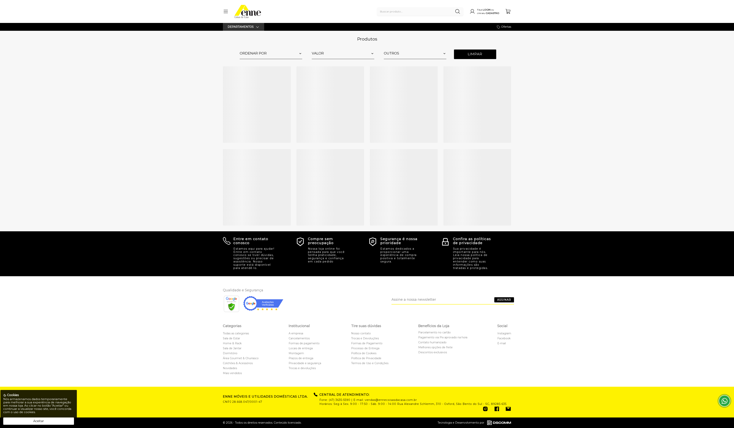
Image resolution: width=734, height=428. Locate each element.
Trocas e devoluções (302, 368)
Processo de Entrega (365, 348)
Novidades (230, 368)
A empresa (296, 333)
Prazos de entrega (301, 358)
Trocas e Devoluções (365, 338)
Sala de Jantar (232, 348)
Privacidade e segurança (305, 363)
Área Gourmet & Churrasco (241, 358)
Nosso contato (361, 333)
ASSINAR (504, 299)
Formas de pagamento (304, 343)
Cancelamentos (299, 338)
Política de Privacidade (366, 358)
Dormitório (230, 353)
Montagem (296, 353)
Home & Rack (232, 343)
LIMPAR (475, 54)
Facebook (504, 338)
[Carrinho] (508, 11)
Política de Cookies (363, 353)
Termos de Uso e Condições (369, 363)
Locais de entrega (301, 348)
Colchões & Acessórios (238, 363)
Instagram (504, 333)
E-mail (501, 343)
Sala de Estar (231, 338)
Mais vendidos (232, 373)
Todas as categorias (236, 333)
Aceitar (38, 421)
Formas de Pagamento (366, 343)
